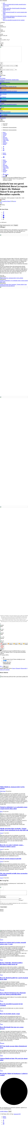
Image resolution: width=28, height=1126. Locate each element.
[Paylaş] (3, 219)
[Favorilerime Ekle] (0, 834)
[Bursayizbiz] (11, 61)
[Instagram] (3, 150)
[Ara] (1, 67)
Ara (16, 65)
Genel (1, 959)
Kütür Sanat (2, 791)
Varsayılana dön (6, 663)
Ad (20, 898)
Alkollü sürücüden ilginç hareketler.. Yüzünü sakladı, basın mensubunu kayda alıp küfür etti (13, 285)
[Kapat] (1, 74)
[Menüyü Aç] (1, 63)
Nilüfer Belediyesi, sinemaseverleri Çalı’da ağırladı (11, 278)
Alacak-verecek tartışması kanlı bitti (10, 858)
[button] (1, 71)
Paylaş (6, 667)
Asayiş (1, 833)
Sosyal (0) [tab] (5, 123)
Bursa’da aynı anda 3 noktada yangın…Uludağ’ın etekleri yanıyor (12, 845)
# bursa (13, 668)
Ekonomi (2, 990)
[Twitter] (3, 148)
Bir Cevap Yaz (4, 880)
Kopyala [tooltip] (16, 225)
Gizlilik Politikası (4, 1111)
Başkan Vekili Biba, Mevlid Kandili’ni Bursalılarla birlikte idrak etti (11, 963)
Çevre (1, 1070)
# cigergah (7, 669)
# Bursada (17, 668)
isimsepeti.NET (17, 1114)
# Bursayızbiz (23, 668)
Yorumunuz (3, 896)
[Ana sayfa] (4, 157)
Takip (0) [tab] (5, 125)
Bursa (1, 811)
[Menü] (1, 45)
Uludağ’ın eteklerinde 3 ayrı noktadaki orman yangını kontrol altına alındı (13, 807)
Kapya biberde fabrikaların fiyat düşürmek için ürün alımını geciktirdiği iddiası (13, 993)
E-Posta (21, 900)
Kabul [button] (10, 1111)
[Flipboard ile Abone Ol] (14, 201)
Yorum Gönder (4, 907)
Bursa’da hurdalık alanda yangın (10, 1013)
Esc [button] (16, 69)
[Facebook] (3, 147)
